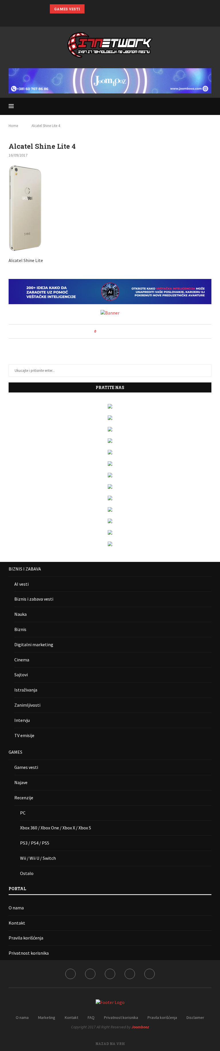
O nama (16, 908)
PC (22, 813)
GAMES (15, 752)
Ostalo (27, 873)
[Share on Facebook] (105, 331)
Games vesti (26, 767)
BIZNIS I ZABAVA (25, 569)
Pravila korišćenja (26, 938)
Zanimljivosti (27, 705)
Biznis (20, 629)
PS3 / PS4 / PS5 (34, 843)
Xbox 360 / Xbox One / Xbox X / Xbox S (55, 828)
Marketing (46, 1017)
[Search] (208, 106)
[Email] (124, 18)
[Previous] (90, 8)
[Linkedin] (110, 18)
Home (13, 125)
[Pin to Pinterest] (116, 331)
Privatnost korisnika (29, 953)
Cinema (21, 660)
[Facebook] (95, 18)
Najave (21, 782)
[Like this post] (99, 331)
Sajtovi (21, 674)
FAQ (91, 1017)
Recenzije (23, 797)
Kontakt (17, 923)
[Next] (97, 8)
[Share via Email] (121, 331)
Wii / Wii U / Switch (38, 858)
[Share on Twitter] (111, 331)
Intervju (22, 720)
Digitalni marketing (33, 644)
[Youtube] (117, 18)
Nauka (20, 614)
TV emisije (24, 735)
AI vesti (21, 584)
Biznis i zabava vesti (33, 599)
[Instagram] (102, 18)
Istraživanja (25, 690)
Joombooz (140, 1026)
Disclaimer (195, 1017)
